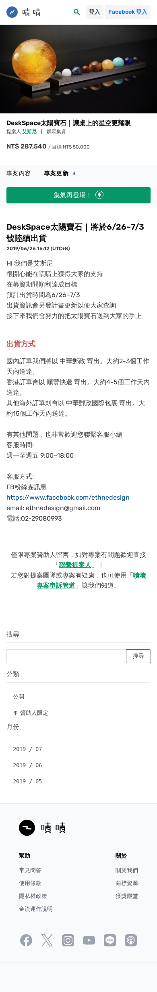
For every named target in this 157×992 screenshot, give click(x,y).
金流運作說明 (36, 909)
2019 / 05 (27, 781)
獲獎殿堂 (127, 896)
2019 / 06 (27, 765)
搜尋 (12, 634)
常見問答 (30, 870)
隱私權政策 (33, 896)
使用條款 (30, 883)
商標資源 (127, 883)
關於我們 (127, 870)
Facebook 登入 (127, 11)
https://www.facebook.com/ (48, 497)
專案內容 (18, 173)
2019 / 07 (27, 749)
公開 (18, 696)
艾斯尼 (30, 131)
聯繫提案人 (75, 565)
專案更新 (60, 173)
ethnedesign (110, 497)
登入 (94, 11)
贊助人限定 (30, 712)
